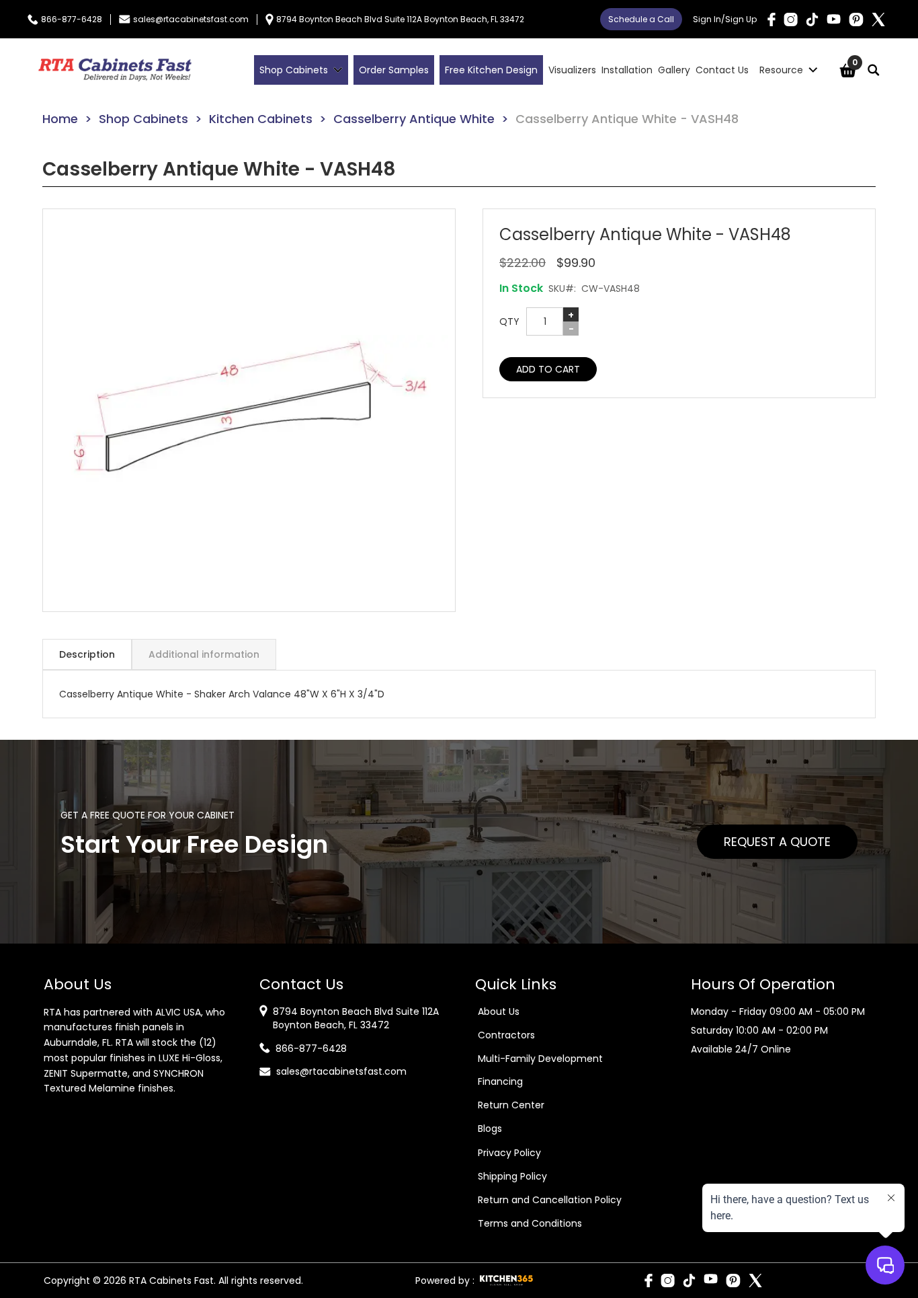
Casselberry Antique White (414, 118)
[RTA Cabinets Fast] (115, 70)
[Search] (874, 70)
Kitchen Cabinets (260, 118)
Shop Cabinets (143, 118)
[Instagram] (791, 19)
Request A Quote (777, 841)
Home (60, 118)
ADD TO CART (548, 369)
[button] (249, 410)
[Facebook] (771, 19)
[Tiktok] (812, 19)
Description (87, 654)
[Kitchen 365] (506, 1280)
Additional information (204, 654)
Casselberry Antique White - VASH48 (627, 118)
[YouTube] (834, 19)
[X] (878, 19)
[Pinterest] (856, 19)
